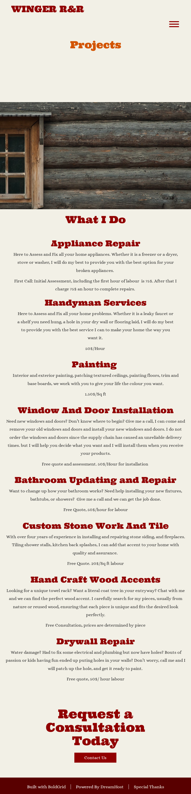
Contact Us (95, 757)
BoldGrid (57, 786)
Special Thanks (149, 786)
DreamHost (112, 786)
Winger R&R (47, 9)
